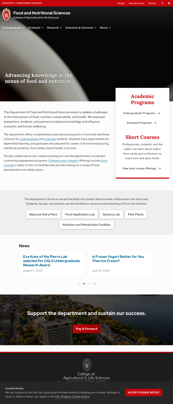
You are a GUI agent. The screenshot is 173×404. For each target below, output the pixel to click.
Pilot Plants (136, 214)
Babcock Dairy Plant (43, 214)
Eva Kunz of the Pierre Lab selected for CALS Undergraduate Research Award (51, 260)
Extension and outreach (63, 160)
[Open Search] (162, 3)
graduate (50, 139)
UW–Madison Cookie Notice (72, 396)
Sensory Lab (111, 214)
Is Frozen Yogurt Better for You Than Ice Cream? (118, 258)
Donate (152, 3)
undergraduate (29, 139)
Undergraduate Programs (139, 113)
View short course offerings (139, 168)
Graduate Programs (139, 123)
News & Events (136, 3)
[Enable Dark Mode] (169, 3)
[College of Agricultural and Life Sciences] (86, 370)
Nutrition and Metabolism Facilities (86, 225)
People (121, 3)
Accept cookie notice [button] (143, 392)
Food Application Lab (80, 214)
